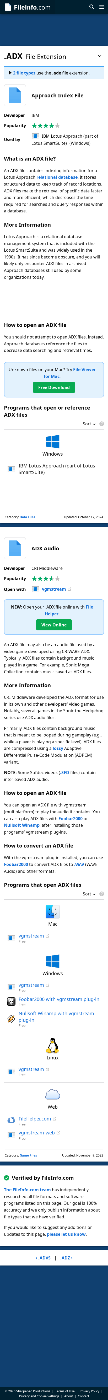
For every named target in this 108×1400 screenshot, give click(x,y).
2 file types (24, 73)
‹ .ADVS (43, 1258)
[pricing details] (101, 424)
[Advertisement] (54, 30)
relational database (57, 177)
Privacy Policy (89, 1391)
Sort (87, 424)
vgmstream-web (37, 1132)
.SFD (64, 772)
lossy (58, 748)
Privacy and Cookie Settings (39, 1396)
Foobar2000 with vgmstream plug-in (59, 999)
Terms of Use (65, 1391)
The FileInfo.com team (27, 1190)
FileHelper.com (35, 1118)
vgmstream (54, 589)
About (68, 1396)
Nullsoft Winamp (22, 825)
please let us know (66, 1234)
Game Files (28, 1155)
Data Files (27, 517)
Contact (83, 1396)
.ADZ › (66, 1258)
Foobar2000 (70, 818)
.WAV (79, 864)
